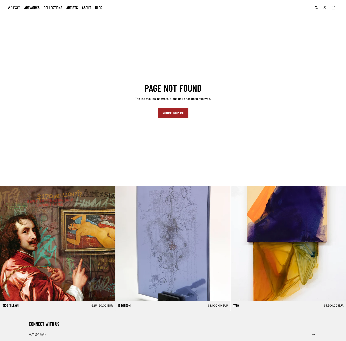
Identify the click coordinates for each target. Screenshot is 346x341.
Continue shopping (173, 113)
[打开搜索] (316, 7)
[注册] (313, 334)
